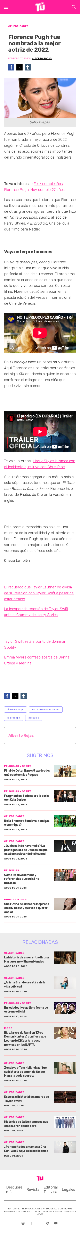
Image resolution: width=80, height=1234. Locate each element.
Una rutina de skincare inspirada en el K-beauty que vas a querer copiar (26, 908)
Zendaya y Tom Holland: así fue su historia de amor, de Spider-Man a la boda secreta (25, 1071)
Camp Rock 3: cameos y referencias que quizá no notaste (21, 879)
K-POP (8, 1028)
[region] (37, 169)
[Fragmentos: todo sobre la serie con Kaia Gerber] (65, 796)
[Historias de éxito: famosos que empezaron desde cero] (65, 1122)
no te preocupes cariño (45, 709)
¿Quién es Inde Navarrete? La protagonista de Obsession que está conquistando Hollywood (26, 850)
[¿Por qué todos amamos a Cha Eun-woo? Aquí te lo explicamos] (65, 1147)
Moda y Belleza (15, 899)
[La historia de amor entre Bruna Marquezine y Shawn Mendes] (65, 957)
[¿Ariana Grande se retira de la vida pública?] (65, 982)
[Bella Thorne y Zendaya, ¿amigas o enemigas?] (65, 821)
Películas (11, 870)
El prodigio (13, 717)
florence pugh (15, 709)
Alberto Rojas (42, 58)
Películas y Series (18, 766)
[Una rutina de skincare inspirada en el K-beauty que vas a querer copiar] (65, 904)
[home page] (40, 10)
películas (34, 717)
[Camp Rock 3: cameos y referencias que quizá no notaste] (65, 875)
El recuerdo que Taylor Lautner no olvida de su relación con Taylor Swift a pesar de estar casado (39, 593)
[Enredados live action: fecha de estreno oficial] (65, 1008)
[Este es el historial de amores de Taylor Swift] (65, 1097)
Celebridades (18, 26)
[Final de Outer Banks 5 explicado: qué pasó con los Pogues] (65, 771)
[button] (11, 67)
